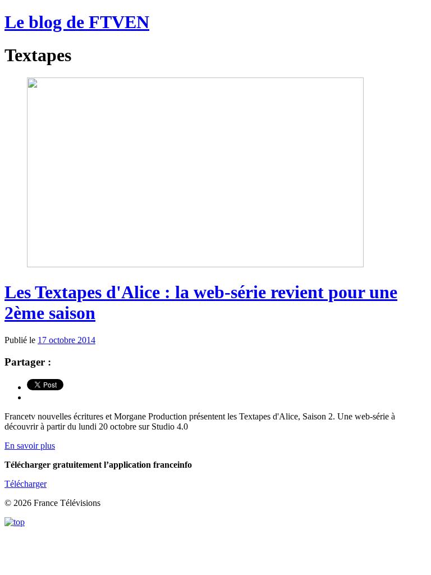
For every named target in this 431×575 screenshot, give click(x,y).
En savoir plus (29, 445)
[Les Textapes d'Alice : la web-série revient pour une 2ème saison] (195, 264)
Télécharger (25, 484)
